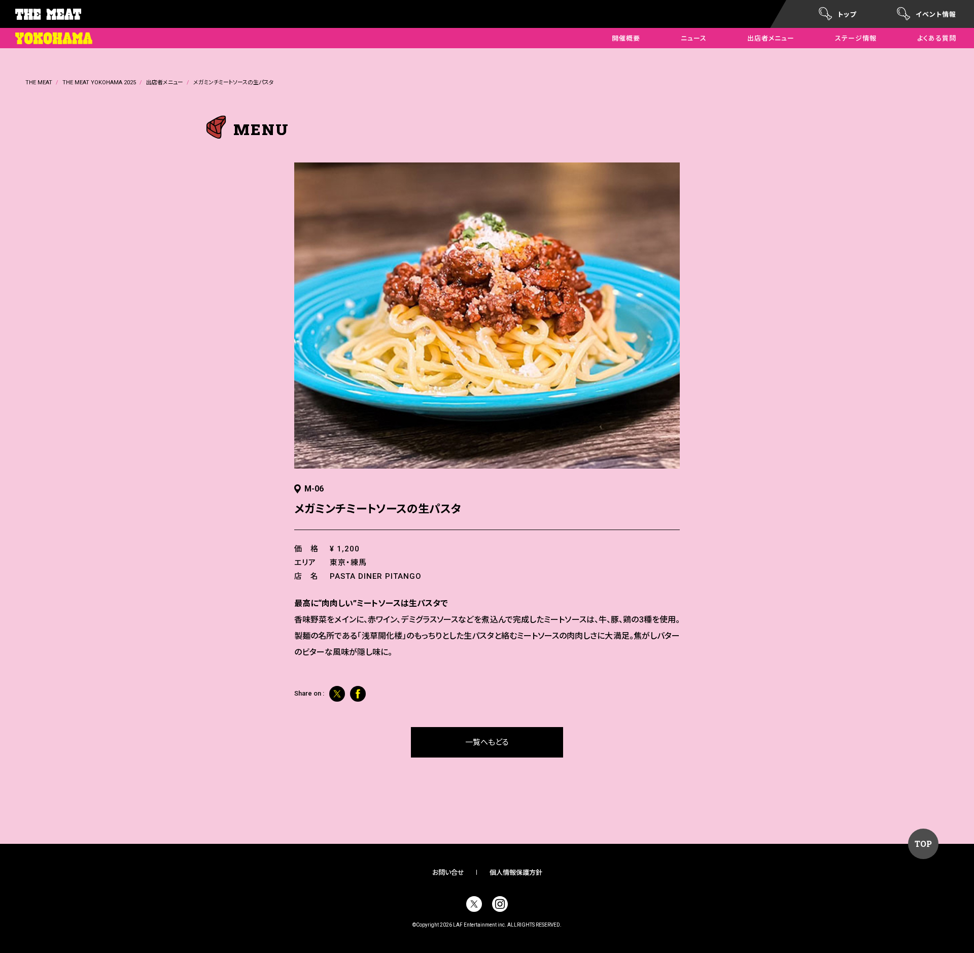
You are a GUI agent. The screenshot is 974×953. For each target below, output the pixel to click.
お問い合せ (448, 872)
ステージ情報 (856, 38)
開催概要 (626, 38)
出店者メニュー (770, 38)
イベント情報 (936, 14)
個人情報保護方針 (516, 872)
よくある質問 (936, 38)
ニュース (694, 38)
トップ (847, 14)
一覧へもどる (487, 742)
